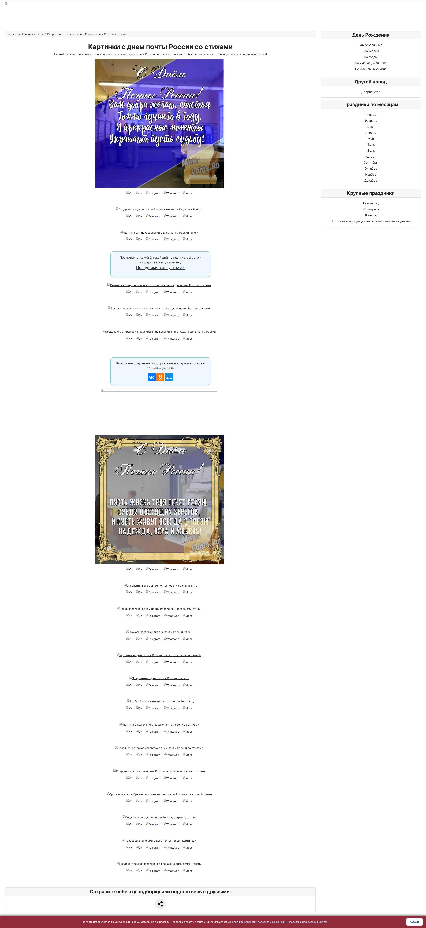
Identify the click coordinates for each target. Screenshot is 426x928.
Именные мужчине (187, 20)
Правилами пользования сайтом (307, 921)
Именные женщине (228, 20)
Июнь (371, 144)
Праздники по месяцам (322, 20)
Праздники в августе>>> (160, 267)
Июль (371, 150)
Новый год (371, 203)
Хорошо (414, 921)
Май (371, 138)
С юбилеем (152, 20)
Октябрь (370, 168)
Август (371, 156)
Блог (355, 20)
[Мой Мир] (169, 377)
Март (371, 126)
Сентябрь (371, 162)
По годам (124, 20)
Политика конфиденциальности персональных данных (371, 221)
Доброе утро (370, 92)
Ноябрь (370, 174)
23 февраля (370, 209)
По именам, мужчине (370, 69)
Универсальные (370, 45)
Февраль (370, 120)
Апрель (370, 132)
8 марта (371, 215)
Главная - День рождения (86, 20)
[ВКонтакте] (152, 377)
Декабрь (370, 180)
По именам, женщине (371, 63)
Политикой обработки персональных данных (257, 921)
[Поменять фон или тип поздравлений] (160, 408)
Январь (371, 114)
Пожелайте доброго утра (273, 20)
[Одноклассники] (160, 377)
